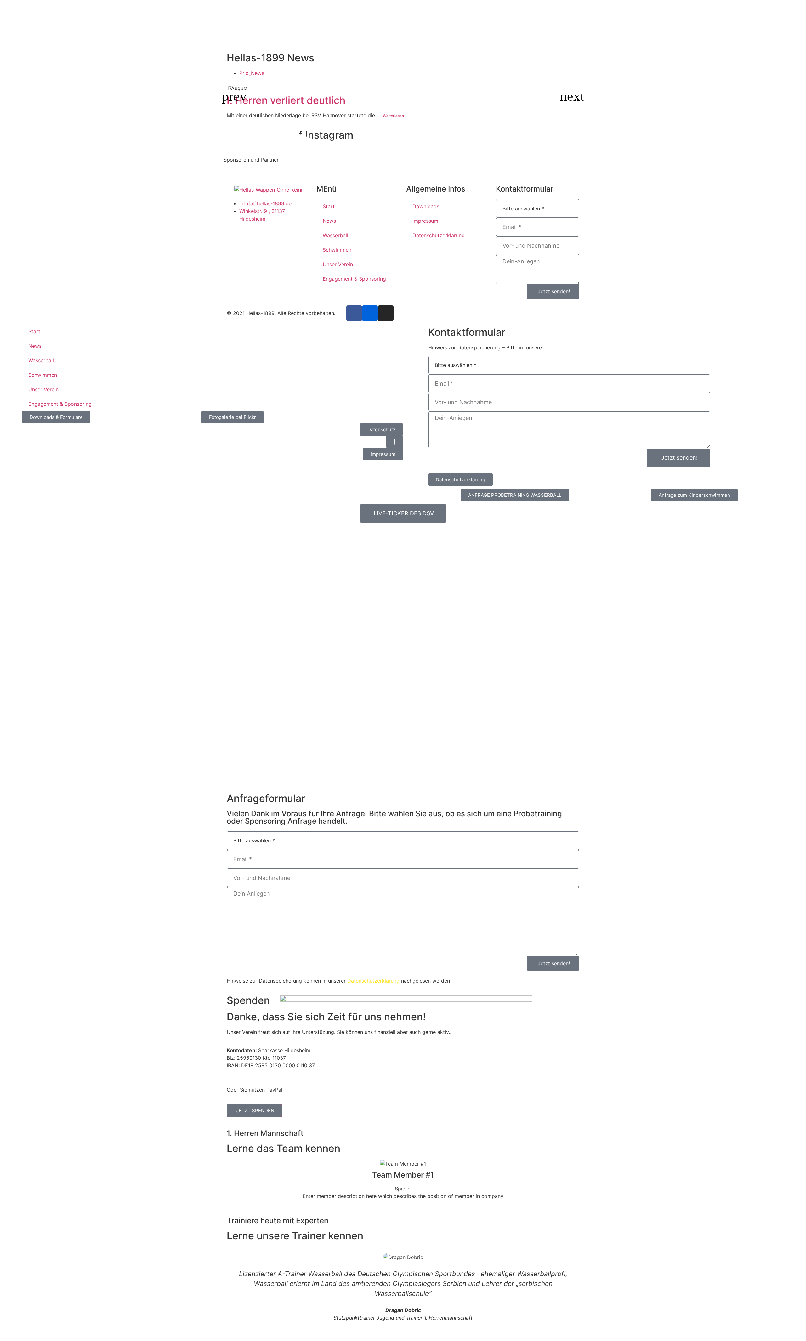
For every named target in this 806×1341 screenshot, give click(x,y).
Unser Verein (338, 264)
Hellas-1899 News (270, 58)
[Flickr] (370, 313)
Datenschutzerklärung (438, 235)
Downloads (425, 206)
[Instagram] (386, 313)
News (329, 221)
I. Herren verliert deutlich (286, 100)
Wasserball (335, 235)
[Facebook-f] (354, 313)
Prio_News (251, 73)
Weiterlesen (393, 115)
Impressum (425, 221)
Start (329, 206)
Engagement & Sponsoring (354, 279)
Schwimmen (337, 250)
